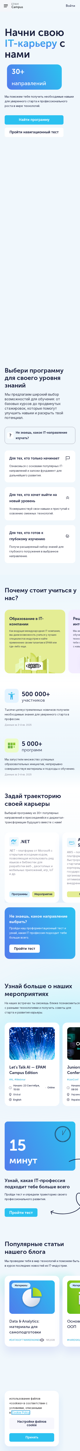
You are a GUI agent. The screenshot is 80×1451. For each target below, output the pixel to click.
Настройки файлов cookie (31, 1423)
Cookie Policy (21, 1412)
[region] (31, 1418)
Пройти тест (24, 949)
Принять (31, 1437)
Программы (19, 894)
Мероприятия (43, 894)
